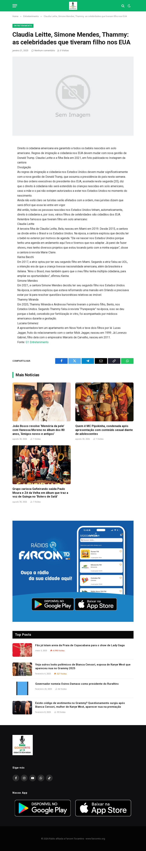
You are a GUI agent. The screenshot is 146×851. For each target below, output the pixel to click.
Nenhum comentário (45, 50)
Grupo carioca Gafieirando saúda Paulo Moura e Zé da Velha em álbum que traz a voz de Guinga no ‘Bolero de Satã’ (40, 492)
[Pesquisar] (123, 6)
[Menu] (14, 6)
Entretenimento (23, 26)
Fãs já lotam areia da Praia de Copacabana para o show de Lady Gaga (80, 645)
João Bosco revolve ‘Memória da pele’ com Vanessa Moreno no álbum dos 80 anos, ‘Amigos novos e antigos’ (38, 430)
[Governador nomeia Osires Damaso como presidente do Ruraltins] (22, 688)
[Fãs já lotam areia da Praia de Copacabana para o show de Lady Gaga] (22, 650)
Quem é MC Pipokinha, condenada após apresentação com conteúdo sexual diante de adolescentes (104, 430)
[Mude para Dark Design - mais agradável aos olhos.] (129, 5)
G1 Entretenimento (37, 342)
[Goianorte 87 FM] (73, 6)
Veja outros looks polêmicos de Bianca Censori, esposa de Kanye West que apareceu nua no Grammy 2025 (83, 666)
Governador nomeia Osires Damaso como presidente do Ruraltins (77, 683)
